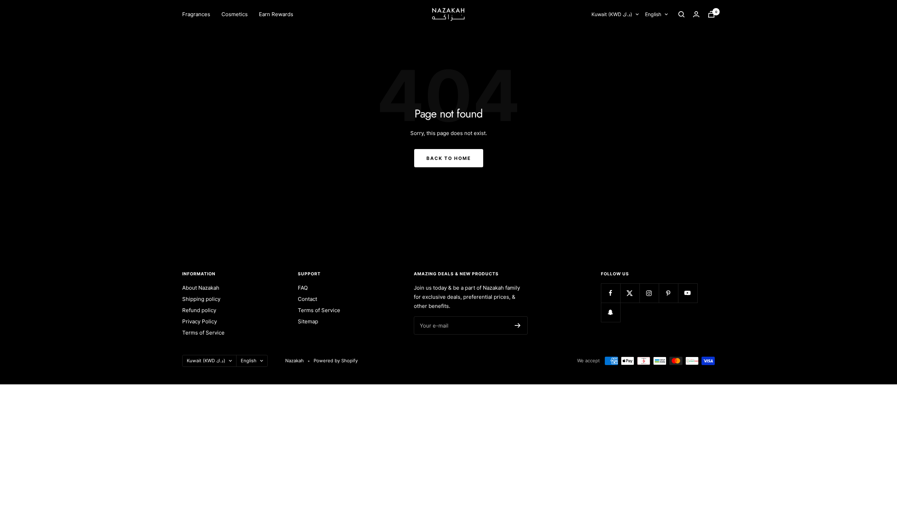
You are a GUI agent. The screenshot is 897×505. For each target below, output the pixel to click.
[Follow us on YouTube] (687, 293)
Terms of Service (203, 332)
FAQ (303, 287)
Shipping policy (201, 299)
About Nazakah (200, 287)
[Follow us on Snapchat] (610, 312)
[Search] (681, 14)
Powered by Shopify (336, 360)
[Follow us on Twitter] (629, 293)
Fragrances (196, 14)
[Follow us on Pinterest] (668, 293)
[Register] (518, 325)
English (653, 14)
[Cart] (711, 14)
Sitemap (308, 321)
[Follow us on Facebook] (610, 293)
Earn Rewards (276, 14)
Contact (307, 299)
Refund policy (199, 310)
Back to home (448, 158)
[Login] (696, 14)
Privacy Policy (199, 321)
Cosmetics (234, 14)
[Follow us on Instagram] (649, 293)
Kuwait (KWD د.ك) (611, 14)
